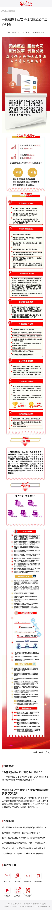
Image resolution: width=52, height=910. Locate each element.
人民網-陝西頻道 (37, 32)
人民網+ (17, 881)
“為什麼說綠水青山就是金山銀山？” (22, 772)
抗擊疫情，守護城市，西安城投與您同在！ (21, 833)
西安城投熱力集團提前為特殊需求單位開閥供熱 (23, 853)
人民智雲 (17, 896)
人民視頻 (7, 896)
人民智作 (28, 896)
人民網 (3, 11)
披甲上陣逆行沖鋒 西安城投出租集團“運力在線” (23, 838)
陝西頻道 (12, 11)
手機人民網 (27, 881)
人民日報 (7, 881)
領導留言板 (38, 881)
